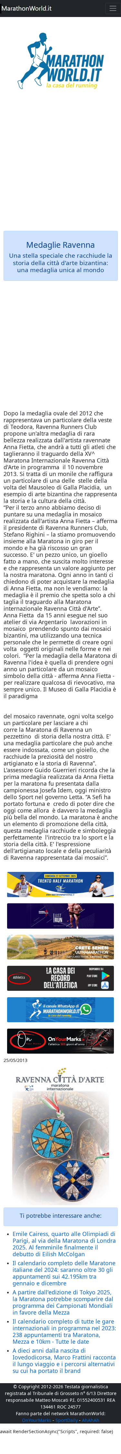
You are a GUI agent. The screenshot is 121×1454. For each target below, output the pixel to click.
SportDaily (66, 1420)
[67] (61, 947)
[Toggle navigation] (113, 8)
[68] (61, 1041)
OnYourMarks (36, 1420)
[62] (61, 916)
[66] (61, 884)
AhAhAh (90, 1420)
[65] (61, 1009)
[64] (61, 978)
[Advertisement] (60, 164)
